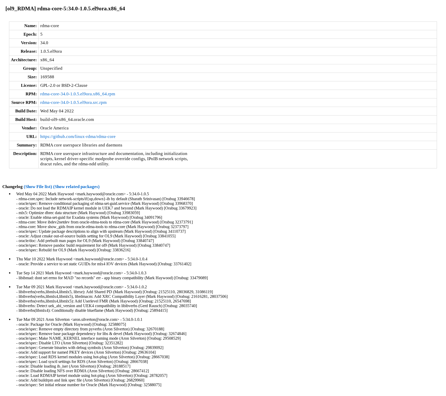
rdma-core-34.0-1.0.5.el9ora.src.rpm (73, 102)
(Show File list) (38, 186)
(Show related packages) (76, 186)
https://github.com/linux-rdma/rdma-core (78, 136)
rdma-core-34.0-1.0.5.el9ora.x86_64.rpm (77, 93)
